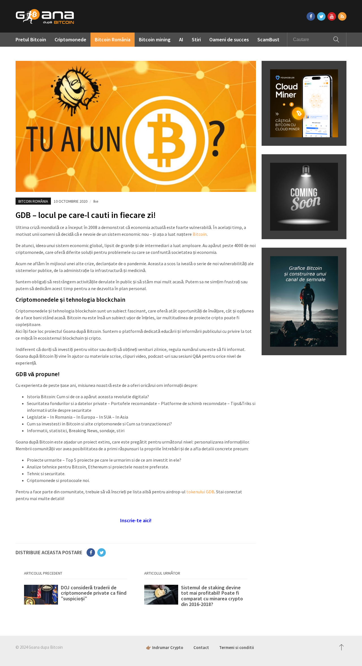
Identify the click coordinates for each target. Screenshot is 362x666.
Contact (201, 647)
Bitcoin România (112, 39)
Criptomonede (70, 39)
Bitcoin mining (155, 39)
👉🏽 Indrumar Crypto (164, 647)
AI (181, 39)
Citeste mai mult (75, 596)
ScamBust (268, 39)
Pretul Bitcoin (31, 39)
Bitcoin (200, 234)
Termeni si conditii (236, 647)
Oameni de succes (229, 39)
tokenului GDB (200, 491)
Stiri (196, 39)
